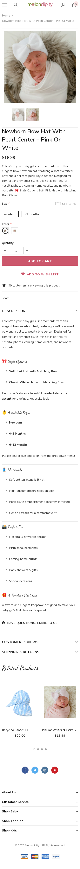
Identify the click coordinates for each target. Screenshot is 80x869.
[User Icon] (63, 5)
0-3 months (31, 214)
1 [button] (34, 749)
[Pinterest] (54, 770)
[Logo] (40, 4)
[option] (40, 67)
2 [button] (38, 749)
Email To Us (47, 623)
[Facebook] (25, 770)
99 (10, 285)
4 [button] (46, 749)
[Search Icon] (15, 5)
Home (6, 15)
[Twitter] (34, 770)
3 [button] (42, 749)
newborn (10, 214)
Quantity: (8, 243)
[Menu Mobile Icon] (4, 5)
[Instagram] (44, 770)
